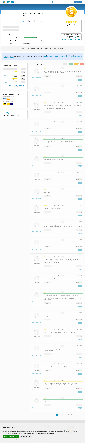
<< (36, 414)
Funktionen (19, 2)
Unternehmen (47, 2)
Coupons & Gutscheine (36, 48)
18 (62, 414)
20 (68, 414)
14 (51, 414)
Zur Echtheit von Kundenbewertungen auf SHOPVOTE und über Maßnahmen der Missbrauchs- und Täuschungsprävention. (39, 421)
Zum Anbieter (11, 30)
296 (65, 63)
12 (45, 414)
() (79, 76)
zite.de (43, 40)
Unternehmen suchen (28, 2)
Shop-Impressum (45, 42)
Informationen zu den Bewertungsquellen (17, 85)
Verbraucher (38, 2)
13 (48, 414)
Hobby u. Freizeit (26, 18)
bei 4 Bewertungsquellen (71, 30)
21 (71, 414)
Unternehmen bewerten (11, 26)
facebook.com (6, 82)
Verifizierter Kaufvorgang (37, 77)
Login (71, 2)
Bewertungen (25, 48)
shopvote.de (6, 72)
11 (42, 414)
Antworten (80, 79)
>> (77, 414)
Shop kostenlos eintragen (60, 2)
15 (54, 414)
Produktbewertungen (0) (56, 48)
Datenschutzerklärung (12, 439)
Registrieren (78, 2)
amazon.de (5, 78)
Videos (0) (46, 48)
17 (59, 414)
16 (57, 414)
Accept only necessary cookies (11, 436)
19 (65, 414)
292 (70, 63)
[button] (25, 21)
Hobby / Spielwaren (36, 18)
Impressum (5, 439)
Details (63, 68)
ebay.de (5, 75)
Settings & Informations (26, 436)
